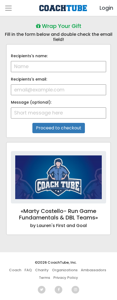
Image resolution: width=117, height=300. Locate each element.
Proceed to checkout (58, 128)
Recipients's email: (29, 79)
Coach (15, 270)
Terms (44, 277)
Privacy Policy (65, 277)
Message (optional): (31, 102)
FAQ (28, 270)
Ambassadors (93, 270)
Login (102, 8)
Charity (42, 270)
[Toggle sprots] (8, 8)
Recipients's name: (29, 56)
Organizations (65, 270)
